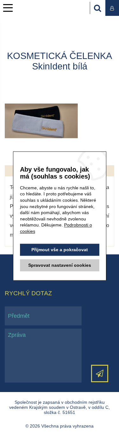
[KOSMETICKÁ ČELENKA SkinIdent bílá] (41, 120)
